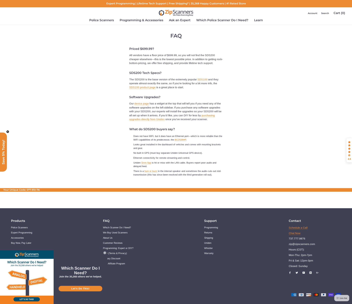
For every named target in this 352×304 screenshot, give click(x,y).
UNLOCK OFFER (176, 183)
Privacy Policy (148, 174)
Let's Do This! (80, 288)
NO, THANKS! (176, 193)
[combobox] (147, 157)
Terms (160, 174)
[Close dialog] (213, 123)
